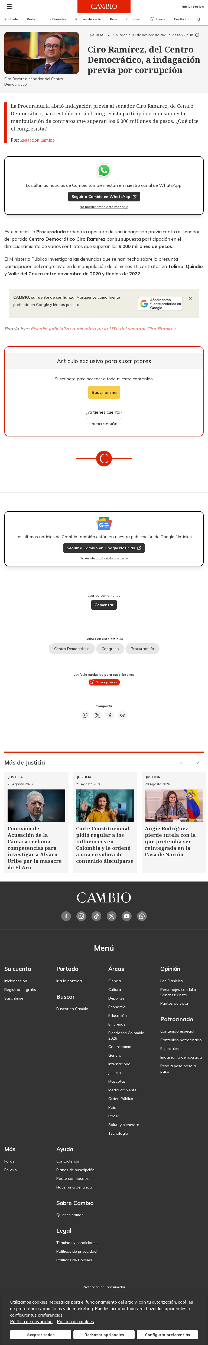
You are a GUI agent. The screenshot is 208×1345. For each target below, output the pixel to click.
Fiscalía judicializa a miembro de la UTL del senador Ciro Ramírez (103, 328)
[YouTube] (126, 916)
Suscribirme (104, 392)
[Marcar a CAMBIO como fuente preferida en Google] (160, 304)
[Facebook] (66, 916)
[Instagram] (81, 916)
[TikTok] (96, 916)
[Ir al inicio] (104, 6)
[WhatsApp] (141, 916)
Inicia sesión (104, 423)
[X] (111, 916)
